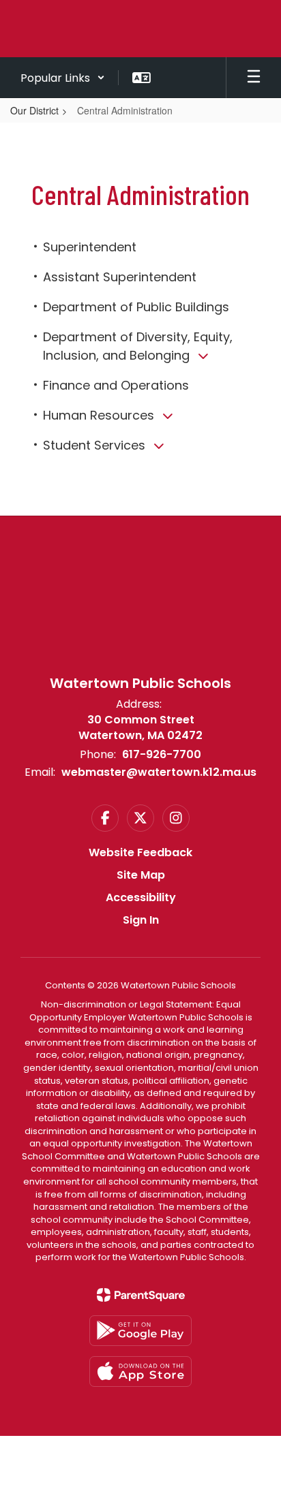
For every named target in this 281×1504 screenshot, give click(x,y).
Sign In (141, 920)
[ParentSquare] (140, 1295)
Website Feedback (140, 852)
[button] (63, 77)
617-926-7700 (161, 754)
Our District (34, 110)
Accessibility (141, 897)
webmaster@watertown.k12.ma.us (158, 772)
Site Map (141, 875)
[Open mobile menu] (253, 77)
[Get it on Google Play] (140, 1330)
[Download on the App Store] (140, 1371)
